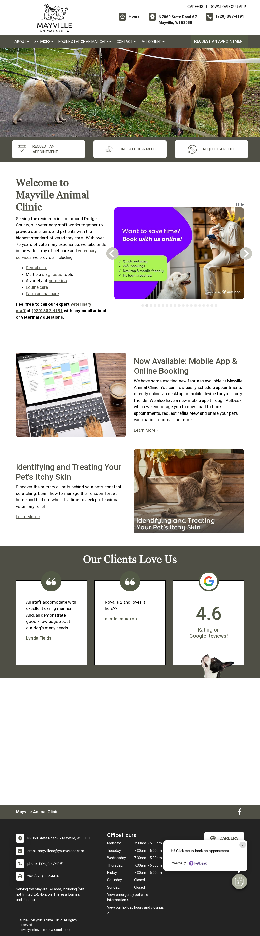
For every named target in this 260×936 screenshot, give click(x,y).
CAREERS (195, 6)
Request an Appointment (219, 41)
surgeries (58, 280)
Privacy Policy (29, 930)
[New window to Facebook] (239, 813)
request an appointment (45, 149)
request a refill (219, 149)
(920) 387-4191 (47, 310)
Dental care (36, 267)
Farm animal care (42, 293)
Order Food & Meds (138, 149)
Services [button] (42, 42)
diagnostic (52, 274)
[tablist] (179, 305)
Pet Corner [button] (151, 42)
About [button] (20, 42)
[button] (239, 881)
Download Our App (228, 6)
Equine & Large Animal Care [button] (83, 42)
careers (229, 838)
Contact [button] (125, 42)
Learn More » (146, 430)
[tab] (142, 305)
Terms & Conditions (55, 930)
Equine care (37, 287)
